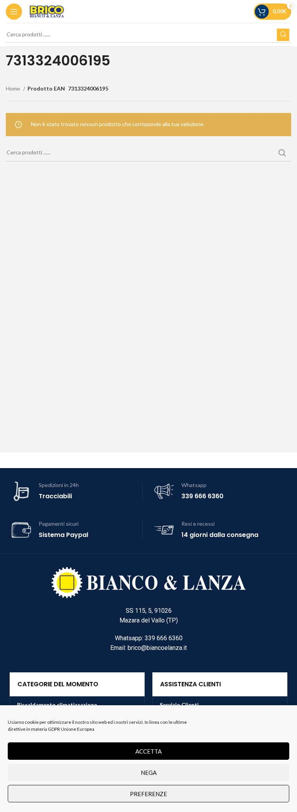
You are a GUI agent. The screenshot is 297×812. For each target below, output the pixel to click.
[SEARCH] (283, 35)
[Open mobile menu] (14, 11)
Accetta (148, 751)
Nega (149, 772)
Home (13, 88)
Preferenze (148, 793)
